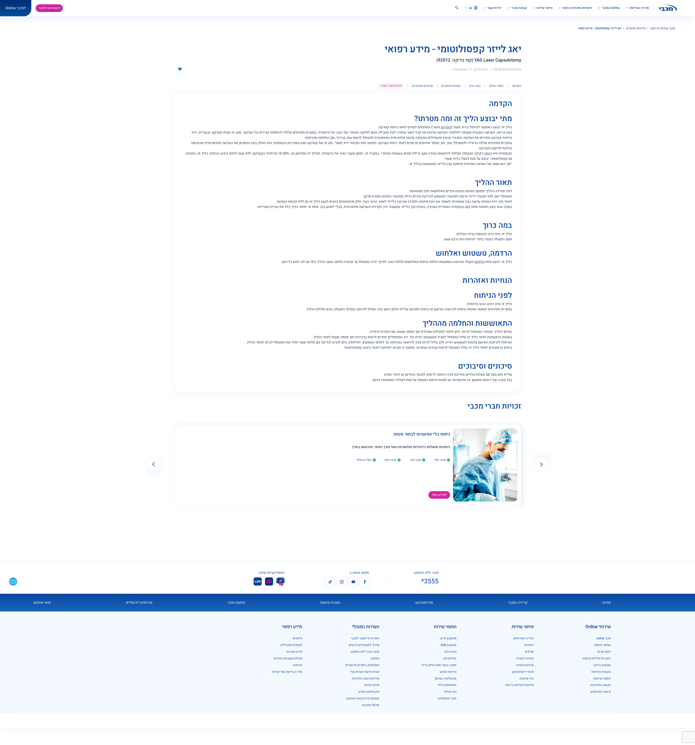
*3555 (430, 581)
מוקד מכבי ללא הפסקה (364, 651)
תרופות (297, 665)
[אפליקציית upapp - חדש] (269, 581)
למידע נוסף (439, 495)
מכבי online (603, 638)
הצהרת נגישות (330, 602)
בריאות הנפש (448, 672)
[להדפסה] (180, 69)
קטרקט (446, 127)
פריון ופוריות (294, 651)
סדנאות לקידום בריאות (519, 685)
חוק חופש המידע (368, 691)
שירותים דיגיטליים (139, 602)
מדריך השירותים (523, 638)
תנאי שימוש (42, 602)
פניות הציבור (371, 685)
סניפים (529, 651)
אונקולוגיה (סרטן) (445, 678)
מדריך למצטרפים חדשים (364, 645)
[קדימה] (541, 464)
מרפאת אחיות (525, 665)
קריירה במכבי (517, 602)
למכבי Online (15, 8)
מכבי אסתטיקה (446, 698)
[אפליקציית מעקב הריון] (280, 581)
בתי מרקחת (526, 678)
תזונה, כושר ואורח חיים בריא (439, 665)
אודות (607, 602)
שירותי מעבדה (525, 658)
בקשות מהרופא (601, 672)
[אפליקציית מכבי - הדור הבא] (258, 581)
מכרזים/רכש (424, 602)
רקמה (488, 153)
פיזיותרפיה (450, 658)
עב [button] (470, 8)
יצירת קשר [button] (494, 8)
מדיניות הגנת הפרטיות (365, 678)
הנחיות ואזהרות (451, 86)
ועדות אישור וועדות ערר (364, 672)
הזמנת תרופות (602, 678)
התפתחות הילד (447, 685)
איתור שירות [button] (544, 8)
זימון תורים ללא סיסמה (596, 658)
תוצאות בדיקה (602, 665)
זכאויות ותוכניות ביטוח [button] (577, 8)
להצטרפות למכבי (49, 8)
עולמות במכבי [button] (610, 8)
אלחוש (479, 261)
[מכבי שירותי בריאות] (668, 8)
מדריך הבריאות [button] (639, 8)
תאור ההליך (496, 86)
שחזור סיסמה (602, 645)
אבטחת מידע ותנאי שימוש (362, 698)
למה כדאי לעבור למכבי (365, 638)
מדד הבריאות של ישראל (287, 672)
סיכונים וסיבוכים (422, 86)
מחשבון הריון (448, 638)
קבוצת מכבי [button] (519, 8)
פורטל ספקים (370, 705)
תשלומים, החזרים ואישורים (362, 665)
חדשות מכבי (236, 602)
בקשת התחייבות (600, 685)
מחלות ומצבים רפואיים (288, 658)
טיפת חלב (450, 651)
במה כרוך (475, 86)
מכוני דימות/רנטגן (523, 672)
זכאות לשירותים (601, 691)
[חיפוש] (456, 8)
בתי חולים (450, 691)
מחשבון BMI (449, 645)
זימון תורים (604, 651)
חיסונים (297, 638)
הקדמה (516, 86)
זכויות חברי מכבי (391, 85)
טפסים (375, 658)
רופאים (529, 645)
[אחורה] (154, 464)
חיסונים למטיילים (291, 645)
